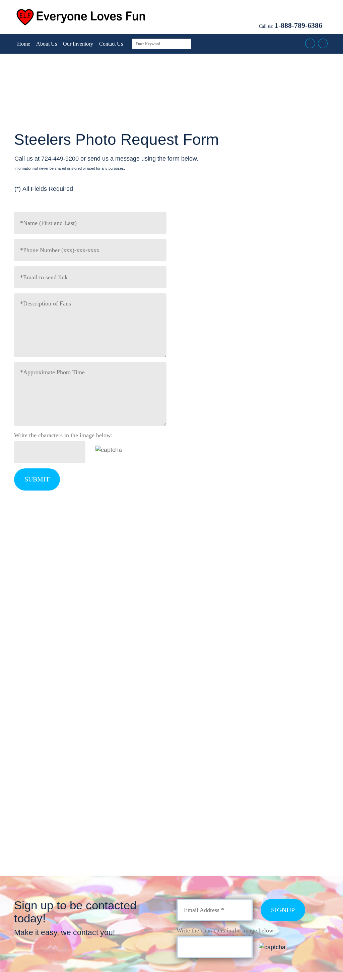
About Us (46, 44)
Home (23, 44)
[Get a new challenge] (124, 449)
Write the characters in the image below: (63, 435)
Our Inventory (78, 44)
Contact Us (111, 44)
